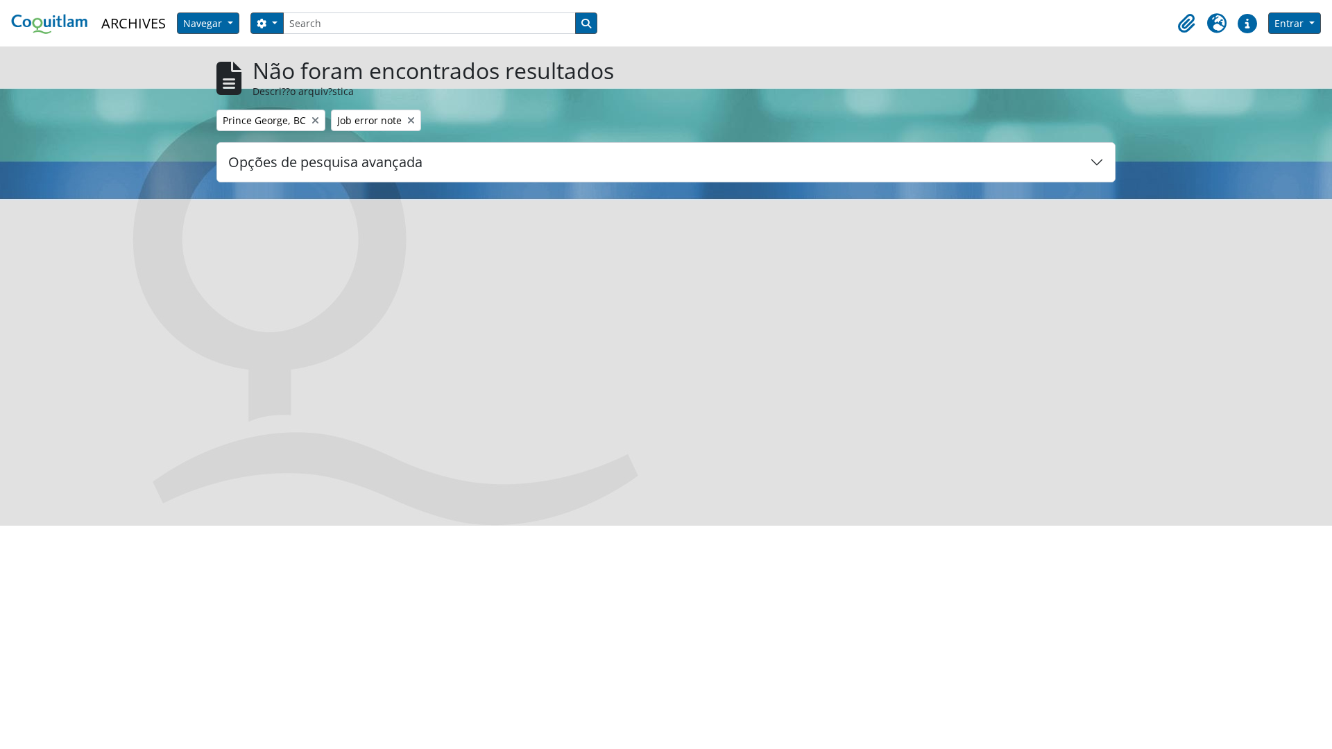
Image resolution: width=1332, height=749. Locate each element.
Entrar (1290, 23)
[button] (1186, 23)
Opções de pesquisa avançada (325, 162)
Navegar (204, 23)
